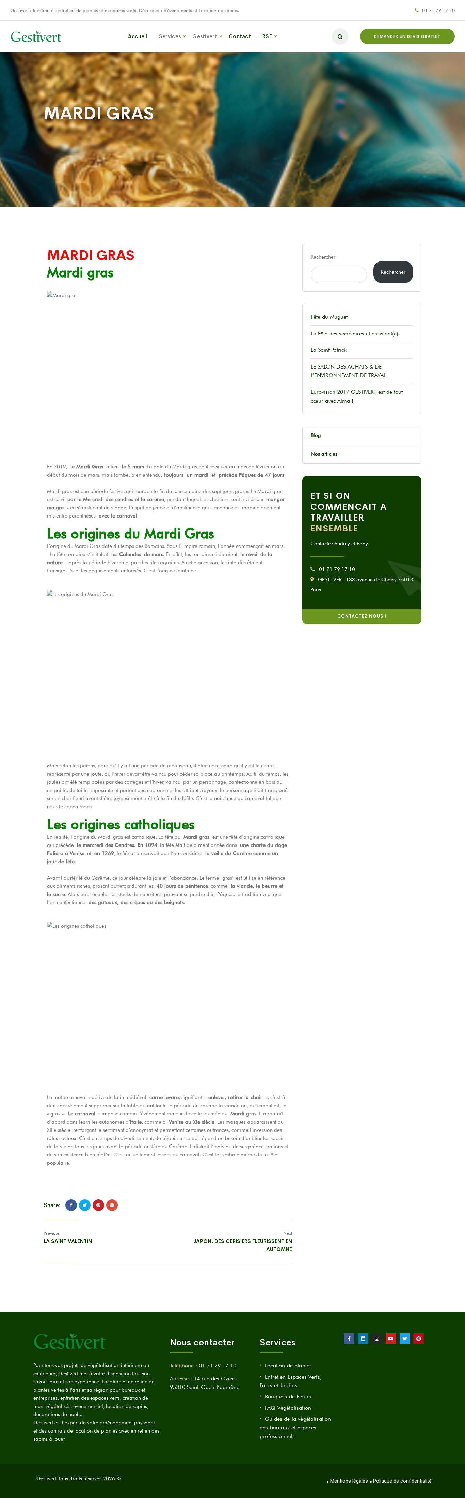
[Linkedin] (363, 1338)
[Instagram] (377, 1338)
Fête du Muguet (329, 317)
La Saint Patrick (329, 350)
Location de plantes (288, 1365)
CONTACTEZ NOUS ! (361, 616)
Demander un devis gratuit (407, 36)
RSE (267, 36)
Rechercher (323, 257)
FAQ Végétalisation (288, 1408)
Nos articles (324, 454)
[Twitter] (85, 1205)
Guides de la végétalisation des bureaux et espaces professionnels (295, 1427)
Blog (316, 435)
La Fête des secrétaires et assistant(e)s (356, 333)
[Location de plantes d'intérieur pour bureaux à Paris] (36, 36)
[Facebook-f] (349, 1338)
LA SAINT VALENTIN (68, 1241)
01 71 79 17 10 (438, 10)
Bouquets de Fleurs (288, 1396)
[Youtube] (391, 1338)
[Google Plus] (112, 1205)
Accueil (137, 36)
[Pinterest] (98, 1205)
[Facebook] (71, 1205)
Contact (240, 36)
